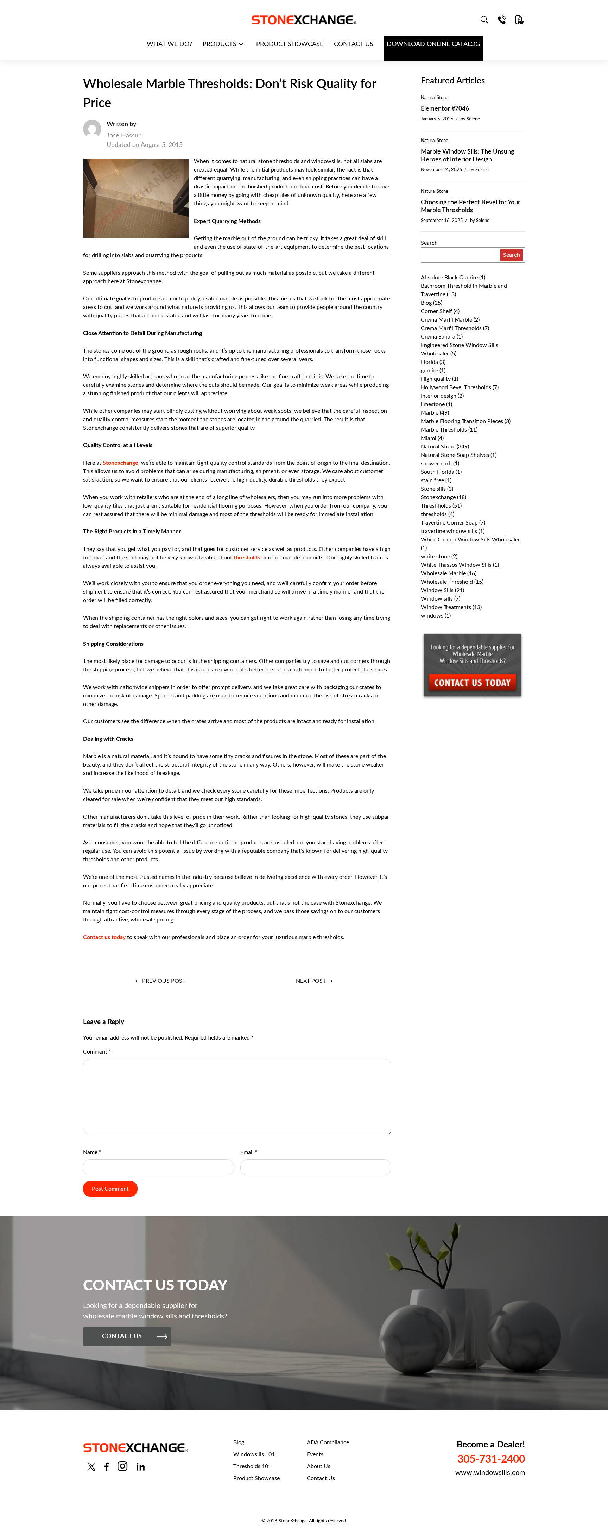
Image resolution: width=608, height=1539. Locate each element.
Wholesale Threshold (447, 582)
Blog (426, 303)
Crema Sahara (438, 337)
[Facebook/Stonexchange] (106, 1466)
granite (429, 370)
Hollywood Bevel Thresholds (456, 387)
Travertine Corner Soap (449, 523)
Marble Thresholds (444, 430)
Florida (429, 362)
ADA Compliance (328, 1442)
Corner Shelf (436, 311)
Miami (428, 438)
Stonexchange (120, 463)
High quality (436, 379)
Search (429, 243)
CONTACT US (353, 44)
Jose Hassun (124, 135)
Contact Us (321, 1478)
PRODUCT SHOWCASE (289, 44)
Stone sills (433, 489)
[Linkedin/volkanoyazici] (140, 1466)
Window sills (437, 599)
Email (249, 1152)
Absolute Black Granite (449, 277)
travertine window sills (449, 531)
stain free (432, 480)
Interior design (438, 396)
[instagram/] (122, 1466)
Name (92, 1152)
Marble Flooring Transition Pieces (462, 421)
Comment (97, 1052)
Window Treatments (446, 607)
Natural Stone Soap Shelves (455, 455)
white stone (435, 556)
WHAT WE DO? (169, 44)
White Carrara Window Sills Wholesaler (470, 539)
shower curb (436, 463)
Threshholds (436, 506)
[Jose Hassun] (92, 135)
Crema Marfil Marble (446, 320)
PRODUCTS (219, 44)
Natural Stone (434, 97)
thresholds (247, 557)
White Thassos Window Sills (456, 565)
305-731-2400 (491, 1459)
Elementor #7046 (445, 109)
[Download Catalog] (519, 19)
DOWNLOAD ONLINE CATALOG (433, 44)
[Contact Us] (502, 19)
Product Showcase (256, 1478)
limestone (433, 404)
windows (432, 616)
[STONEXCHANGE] (304, 20)
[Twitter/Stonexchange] (91, 1466)
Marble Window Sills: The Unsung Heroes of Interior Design (467, 156)
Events (315, 1454)
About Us (318, 1466)
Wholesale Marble (443, 573)
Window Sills (437, 590)
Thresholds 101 (252, 1466)
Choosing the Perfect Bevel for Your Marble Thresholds (470, 206)
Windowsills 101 (254, 1454)
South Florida (437, 472)
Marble (429, 413)
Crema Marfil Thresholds (451, 328)
